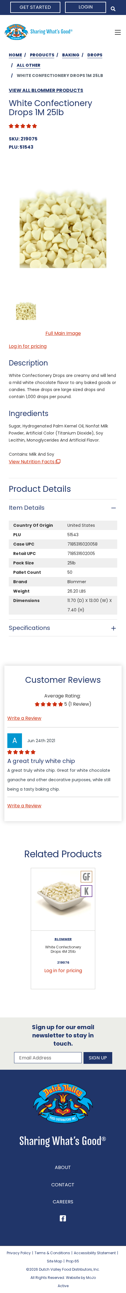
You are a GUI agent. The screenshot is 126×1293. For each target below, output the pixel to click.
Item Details (27, 508)
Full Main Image (63, 333)
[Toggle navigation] (118, 32)
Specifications (29, 628)
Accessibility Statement (95, 1252)
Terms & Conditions (52, 1252)
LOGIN (86, 7)
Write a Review (24, 718)
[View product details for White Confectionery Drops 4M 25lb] (63, 899)
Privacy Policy (19, 1252)
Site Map (54, 1261)
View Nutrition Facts (32, 461)
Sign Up (98, 1057)
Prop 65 (72, 1261)
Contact (62, 1184)
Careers (63, 1201)
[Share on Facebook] (63, 1219)
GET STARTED (35, 7)
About (63, 1167)
